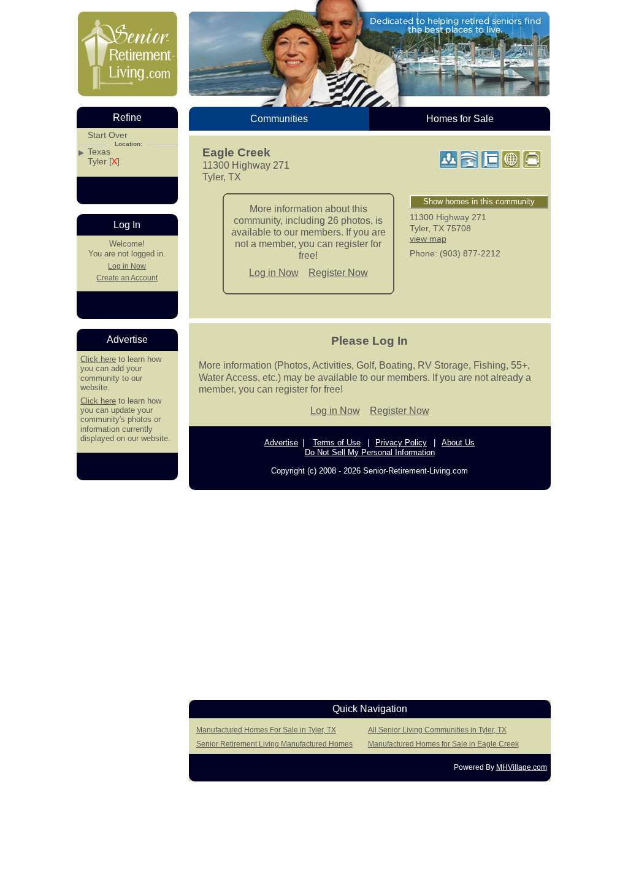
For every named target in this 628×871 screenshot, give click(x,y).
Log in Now (274, 272)
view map (428, 239)
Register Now (338, 272)
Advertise (281, 442)
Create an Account (127, 278)
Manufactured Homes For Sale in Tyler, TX (266, 730)
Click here (98, 359)
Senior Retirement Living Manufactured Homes (274, 744)
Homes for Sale (460, 118)
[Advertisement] (370, 591)
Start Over (108, 135)
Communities (279, 118)
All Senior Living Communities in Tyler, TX (437, 730)
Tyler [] (104, 161)
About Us (458, 442)
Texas (99, 151)
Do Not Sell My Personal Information (370, 452)
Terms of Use (337, 442)
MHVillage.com (521, 767)
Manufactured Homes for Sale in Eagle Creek (443, 744)
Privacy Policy (401, 442)
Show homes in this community (479, 201)
